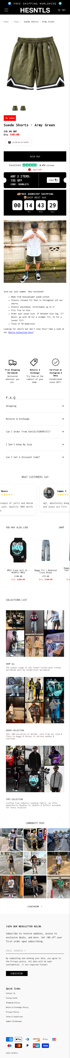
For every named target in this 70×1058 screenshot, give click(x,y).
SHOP (61, 527)
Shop (16, 22)
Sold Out (35, 156)
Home (6, 22)
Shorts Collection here (20, 332)
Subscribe (16, 973)
